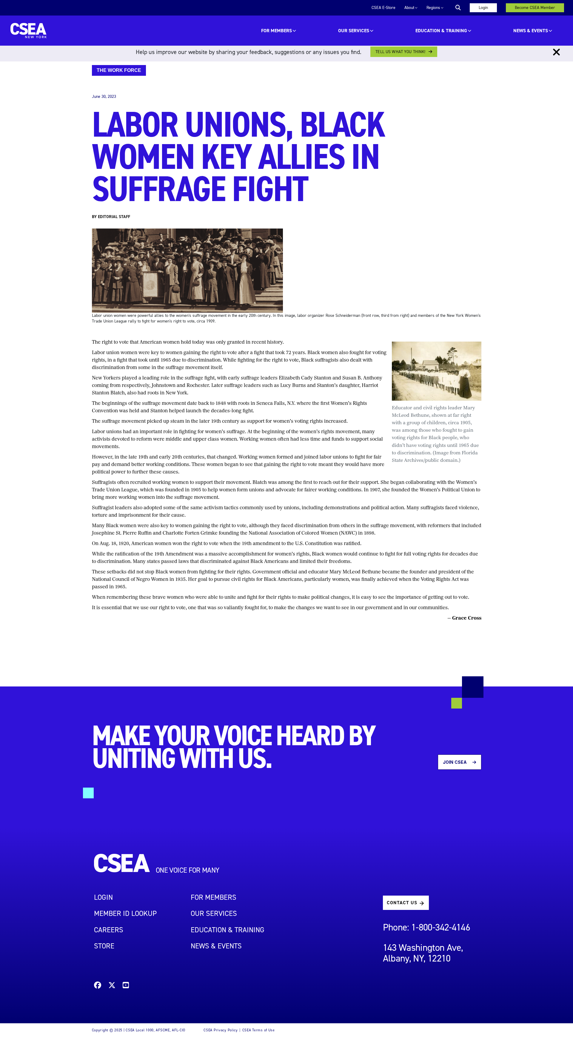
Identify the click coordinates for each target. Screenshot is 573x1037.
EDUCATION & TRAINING (441, 30)
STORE (104, 946)
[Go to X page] (111, 986)
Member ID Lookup (125, 913)
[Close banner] (556, 52)
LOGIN (103, 897)
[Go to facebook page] (97, 986)
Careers (108, 930)
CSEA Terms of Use (258, 1030)
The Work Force (119, 70)
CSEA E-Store (383, 7)
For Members (276, 30)
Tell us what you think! (400, 52)
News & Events (530, 30)
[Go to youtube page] (126, 986)
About (409, 7)
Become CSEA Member (535, 7)
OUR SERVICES (353, 30)
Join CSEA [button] (455, 762)
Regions (433, 7)
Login (483, 7)
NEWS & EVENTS (216, 946)
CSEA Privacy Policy (221, 1030)
